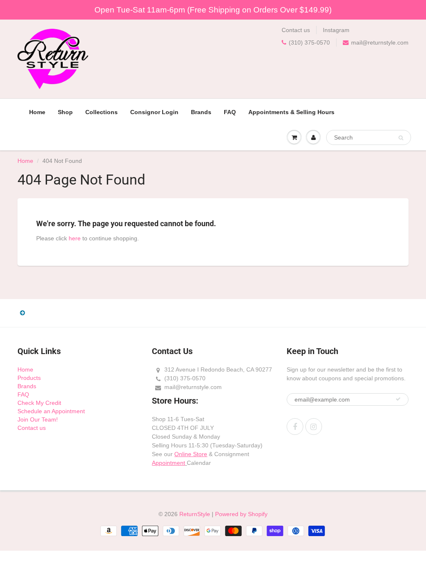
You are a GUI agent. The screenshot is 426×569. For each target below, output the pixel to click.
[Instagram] (313, 426)
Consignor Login (154, 112)
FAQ (230, 112)
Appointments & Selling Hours (291, 112)
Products (29, 377)
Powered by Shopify (241, 514)
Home (37, 112)
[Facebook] (295, 426)
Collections (101, 112)
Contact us (296, 30)
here (75, 238)
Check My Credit (39, 402)
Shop (65, 112)
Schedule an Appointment (51, 411)
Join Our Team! (37, 419)
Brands (201, 112)
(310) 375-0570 (309, 42)
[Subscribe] (398, 399)
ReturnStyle (194, 514)
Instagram (336, 30)
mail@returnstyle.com (380, 42)
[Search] (401, 138)
